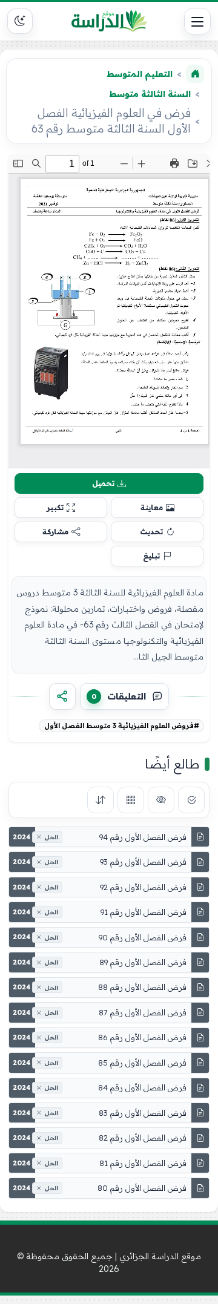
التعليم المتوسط (140, 73)
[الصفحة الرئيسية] (195, 74)
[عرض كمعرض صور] (130, 800)
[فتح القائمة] (197, 21)
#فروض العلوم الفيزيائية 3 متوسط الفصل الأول (121, 725)
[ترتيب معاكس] (100, 800)
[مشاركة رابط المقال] (62, 696)
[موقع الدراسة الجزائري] (109, 21)
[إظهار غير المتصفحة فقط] (161, 800)
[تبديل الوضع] (20, 21)
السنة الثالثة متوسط (150, 93)
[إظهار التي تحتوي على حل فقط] (191, 800)
